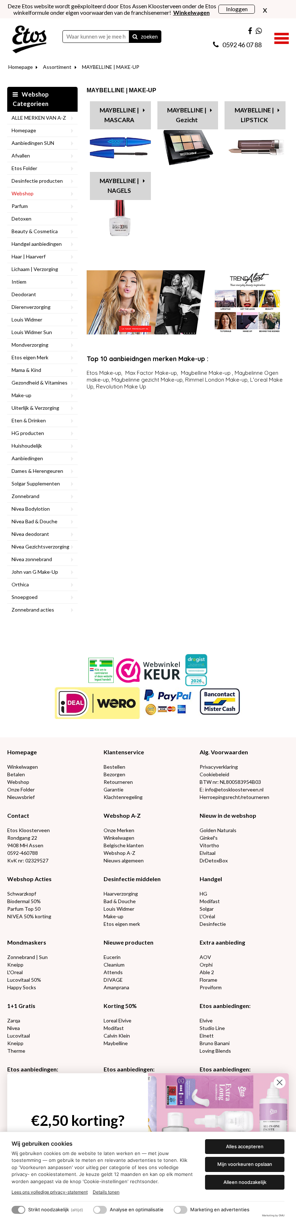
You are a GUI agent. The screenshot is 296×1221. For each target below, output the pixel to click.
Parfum (20, 206)
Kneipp (15, 965)
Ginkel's (209, 838)
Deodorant (24, 294)
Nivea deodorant (30, 534)
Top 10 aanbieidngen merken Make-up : (147, 359)
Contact (18, 815)
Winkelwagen (22, 767)
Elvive (206, 1020)
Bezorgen (114, 774)
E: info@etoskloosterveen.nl (232, 789)
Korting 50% (120, 1005)
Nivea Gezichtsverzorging (40, 546)
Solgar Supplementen (36, 483)
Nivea (13, 1028)
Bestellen (114, 767)
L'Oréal (207, 916)
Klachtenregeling (123, 797)
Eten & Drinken (29, 420)
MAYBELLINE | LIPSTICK (254, 115)
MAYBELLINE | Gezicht (186, 115)
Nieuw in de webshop (228, 815)
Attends (113, 972)
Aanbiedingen (27, 458)
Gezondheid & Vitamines (40, 382)
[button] (281, 37)
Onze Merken (119, 830)
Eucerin (112, 957)
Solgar (207, 909)
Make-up (21, 395)
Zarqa (13, 1020)
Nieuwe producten (128, 942)
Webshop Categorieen (31, 99)
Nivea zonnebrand (32, 559)
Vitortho (209, 845)
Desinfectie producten (37, 181)
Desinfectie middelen (132, 878)
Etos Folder (24, 168)
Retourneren (118, 782)
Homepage (20, 67)
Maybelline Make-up (206, 372)
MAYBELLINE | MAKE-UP (110, 67)
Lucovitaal (18, 1036)
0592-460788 (22, 853)
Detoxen (21, 219)
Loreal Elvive (117, 1020)
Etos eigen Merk (30, 357)
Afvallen (21, 155)
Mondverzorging (30, 345)
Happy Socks (21, 987)
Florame (208, 980)
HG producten (28, 433)
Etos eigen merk (122, 924)
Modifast (210, 901)
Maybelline (116, 1043)
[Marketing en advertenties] (180, 1210)
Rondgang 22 (22, 838)
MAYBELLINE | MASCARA (119, 115)
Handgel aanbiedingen (37, 244)
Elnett (207, 1036)
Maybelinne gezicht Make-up (147, 379)
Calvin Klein (117, 1036)
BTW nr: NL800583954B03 (230, 782)
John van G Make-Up (35, 572)
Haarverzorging (121, 894)
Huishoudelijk (27, 446)
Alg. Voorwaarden (224, 752)
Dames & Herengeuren (37, 471)
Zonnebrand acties (33, 610)
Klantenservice (124, 752)
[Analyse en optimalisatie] (100, 1210)
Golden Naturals (218, 830)
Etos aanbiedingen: (225, 1005)
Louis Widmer (27, 319)
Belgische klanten (124, 845)
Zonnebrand (25, 496)
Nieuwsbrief (21, 797)
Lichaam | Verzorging (35, 269)
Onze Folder (21, 789)
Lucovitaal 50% (24, 980)
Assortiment (57, 67)
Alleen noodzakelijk (244, 1182)
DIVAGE (113, 980)
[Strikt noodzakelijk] (18, 1210)
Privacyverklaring (219, 767)
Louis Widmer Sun (32, 332)
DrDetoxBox (214, 860)
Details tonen (106, 1192)
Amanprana (116, 987)
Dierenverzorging (31, 307)
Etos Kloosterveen (28, 830)
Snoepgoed (25, 597)
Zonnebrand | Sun (27, 957)
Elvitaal (208, 853)
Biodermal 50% (24, 901)
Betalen (16, 774)
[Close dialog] (279, 1082)
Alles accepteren (245, 1146)
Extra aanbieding (222, 942)
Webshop (23, 193)
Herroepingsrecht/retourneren (234, 797)
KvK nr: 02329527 (27, 860)
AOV (205, 957)
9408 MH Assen (25, 845)
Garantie (113, 789)
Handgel (211, 878)
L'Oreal (15, 972)
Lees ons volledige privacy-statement (50, 1192)
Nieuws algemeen (124, 860)
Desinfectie (213, 924)
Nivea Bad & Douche (34, 521)
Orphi (206, 965)
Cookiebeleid (214, 774)
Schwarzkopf (21, 894)
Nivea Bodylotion (31, 509)
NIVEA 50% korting (29, 916)
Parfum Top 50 (23, 909)
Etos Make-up (104, 372)
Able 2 (207, 972)
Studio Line (212, 1028)
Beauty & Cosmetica (35, 231)
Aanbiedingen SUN (33, 143)
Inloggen (237, 8)
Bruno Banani (215, 1043)
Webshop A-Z (122, 815)
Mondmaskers (26, 942)
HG (203, 894)
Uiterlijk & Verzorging (35, 408)
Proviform (211, 987)
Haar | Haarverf (28, 256)
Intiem (19, 282)
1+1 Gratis (21, 1005)
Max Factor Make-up (151, 372)
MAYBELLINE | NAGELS (119, 185)
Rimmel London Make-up (216, 379)
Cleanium (114, 965)
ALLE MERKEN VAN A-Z (39, 118)
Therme (16, 1051)
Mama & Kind (26, 370)
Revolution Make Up (121, 386)
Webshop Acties (29, 878)
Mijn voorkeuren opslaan (244, 1164)
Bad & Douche (120, 901)
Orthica (20, 584)
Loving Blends (215, 1051)
